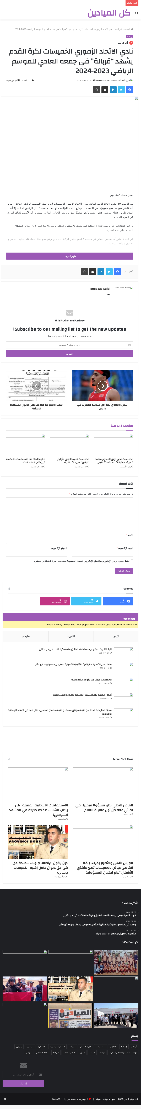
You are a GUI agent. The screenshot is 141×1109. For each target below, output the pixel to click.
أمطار (134, 1046)
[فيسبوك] (129, 89)
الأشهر (116, 636)
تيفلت (102, 1052)
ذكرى (82, 1052)
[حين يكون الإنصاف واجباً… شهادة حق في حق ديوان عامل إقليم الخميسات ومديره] (38, 842)
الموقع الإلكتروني (59, 548)
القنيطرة (41, 1046)
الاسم (129, 535)
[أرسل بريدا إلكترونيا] (94, 80)
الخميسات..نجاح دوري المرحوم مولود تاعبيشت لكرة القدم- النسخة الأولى (114, 461)
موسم (28, 1052)
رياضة (118, 29)
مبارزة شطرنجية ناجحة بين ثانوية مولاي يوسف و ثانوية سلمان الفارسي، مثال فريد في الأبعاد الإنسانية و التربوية (60, 712)
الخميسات (100, 1046)
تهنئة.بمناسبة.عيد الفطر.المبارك (123, 1052)
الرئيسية (126, 29)
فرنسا (56, 1052)
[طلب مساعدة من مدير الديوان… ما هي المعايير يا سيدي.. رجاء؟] (70, 1015)
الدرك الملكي (85, 1046)
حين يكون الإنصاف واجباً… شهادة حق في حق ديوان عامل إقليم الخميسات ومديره (40, 868)
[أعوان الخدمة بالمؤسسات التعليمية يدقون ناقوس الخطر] (123, 699)
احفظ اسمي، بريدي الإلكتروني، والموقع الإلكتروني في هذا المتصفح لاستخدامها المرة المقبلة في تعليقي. (82, 561)
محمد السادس (42, 1052)
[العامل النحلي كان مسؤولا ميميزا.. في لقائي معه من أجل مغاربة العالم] (103, 784)
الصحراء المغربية (57, 1046)
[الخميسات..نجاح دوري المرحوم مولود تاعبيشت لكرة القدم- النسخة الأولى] (113, 445)
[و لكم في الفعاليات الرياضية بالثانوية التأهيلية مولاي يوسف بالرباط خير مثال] (123, 669)
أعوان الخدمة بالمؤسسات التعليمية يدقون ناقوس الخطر (82, 695)
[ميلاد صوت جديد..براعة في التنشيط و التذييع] (25, 1015)
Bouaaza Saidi (103, 80)
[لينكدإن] (113, 89)
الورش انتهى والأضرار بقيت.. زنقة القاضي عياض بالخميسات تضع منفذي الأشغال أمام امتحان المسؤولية (105, 868)
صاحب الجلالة (69, 1052)
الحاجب (113, 1046)
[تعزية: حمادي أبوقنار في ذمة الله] (116, 962)
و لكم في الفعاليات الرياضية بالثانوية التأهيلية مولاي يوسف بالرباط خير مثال (73, 664)
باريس (19, 1046)
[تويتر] (121, 89)
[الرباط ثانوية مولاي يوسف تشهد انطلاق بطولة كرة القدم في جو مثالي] (123, 653)
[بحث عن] (136, 14)
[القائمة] (4, 14)
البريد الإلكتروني (124, 548)
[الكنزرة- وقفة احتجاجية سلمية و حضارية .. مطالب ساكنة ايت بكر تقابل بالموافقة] (25, 988)
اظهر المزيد (70, 256)
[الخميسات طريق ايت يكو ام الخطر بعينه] (123, 684)
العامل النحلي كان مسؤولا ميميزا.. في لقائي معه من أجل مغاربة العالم (104, 807)
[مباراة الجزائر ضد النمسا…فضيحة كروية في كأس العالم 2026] (25, 445)
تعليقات (25, 636)
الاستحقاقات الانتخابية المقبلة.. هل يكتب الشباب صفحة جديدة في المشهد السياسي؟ (38, 810)
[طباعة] (96, 89)
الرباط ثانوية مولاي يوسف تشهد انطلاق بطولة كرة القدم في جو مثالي (75, 649)
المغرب (29, 1046)
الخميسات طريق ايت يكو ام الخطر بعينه (91, 680)
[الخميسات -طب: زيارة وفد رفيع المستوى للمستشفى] (116, 1015)
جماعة (92, 1052)
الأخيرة (71, 636)
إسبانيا (124, 1046)
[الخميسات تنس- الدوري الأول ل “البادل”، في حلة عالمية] (69, 445)
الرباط (72, 1046)
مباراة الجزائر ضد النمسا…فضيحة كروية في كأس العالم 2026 (25, 461)
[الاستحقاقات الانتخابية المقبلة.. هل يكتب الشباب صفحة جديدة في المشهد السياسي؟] (38, 784)
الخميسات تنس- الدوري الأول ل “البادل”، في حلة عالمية (73, 461)
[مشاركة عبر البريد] (104, 89)
